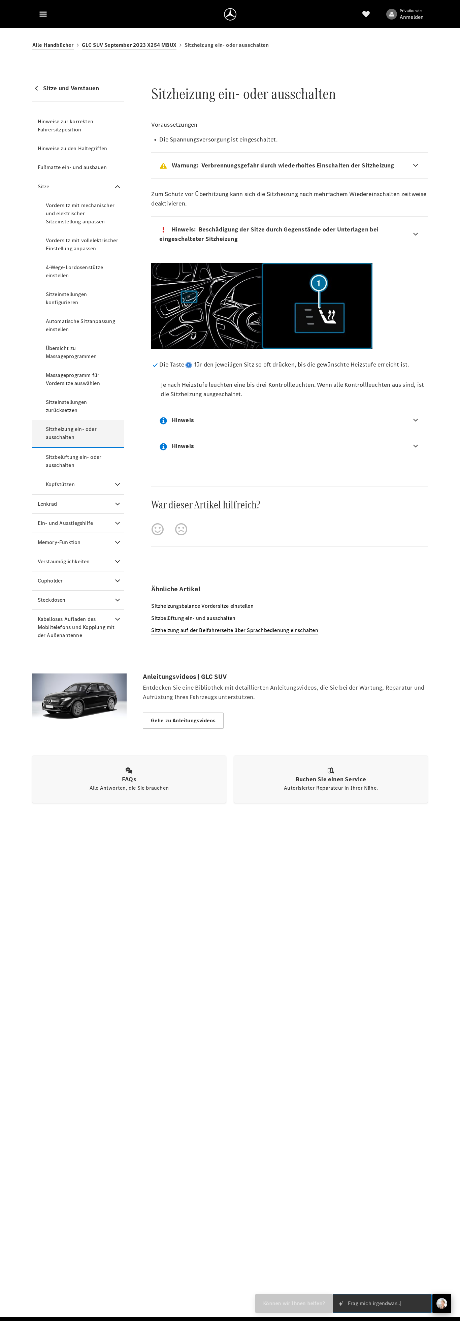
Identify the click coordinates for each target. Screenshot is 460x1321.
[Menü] (43, 14)
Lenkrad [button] (47, 503)
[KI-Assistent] (441, 1303)
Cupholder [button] (50, 580)
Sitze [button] (44, 186)
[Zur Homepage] (230, 14)
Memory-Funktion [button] (59, 542)
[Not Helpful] (181, 529)
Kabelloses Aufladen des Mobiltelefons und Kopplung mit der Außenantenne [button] (76, 627)
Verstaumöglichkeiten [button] (64, 561)
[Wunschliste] (366, 14)
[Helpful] (157, 529)
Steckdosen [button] (52, 599)
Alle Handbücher (53, 45)
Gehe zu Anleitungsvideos (183, 720)
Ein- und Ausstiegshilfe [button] (65, 523)
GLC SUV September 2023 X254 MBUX (129, 45)
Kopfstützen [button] (60, 484)
